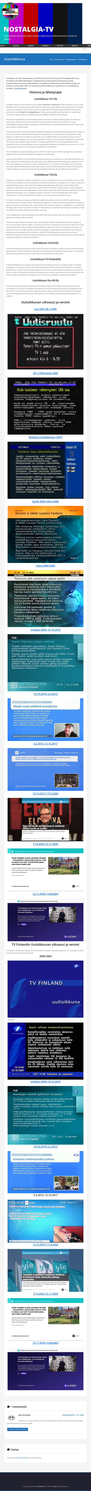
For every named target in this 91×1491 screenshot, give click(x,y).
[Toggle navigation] (84, 48)
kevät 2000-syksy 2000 (45, 501)
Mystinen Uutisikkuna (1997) (45, 437)
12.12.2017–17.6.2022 (45, 793)
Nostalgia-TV (29, 29)
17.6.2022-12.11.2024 (45, 844)
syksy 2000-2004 (45, 565)
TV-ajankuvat (59, 59)
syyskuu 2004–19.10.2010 (45, 629)
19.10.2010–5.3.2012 (46, 694)
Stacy (54, 1486)
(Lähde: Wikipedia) (20, 88)
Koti (51, 59)
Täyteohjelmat (71, 59)
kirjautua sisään (21, 1458)
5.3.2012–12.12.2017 (46, 743)
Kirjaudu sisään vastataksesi (17, 1429)
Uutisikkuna (82, 59)
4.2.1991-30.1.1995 (45, 309)
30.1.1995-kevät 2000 (45, 373)
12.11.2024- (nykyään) (45, 893)
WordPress (41, 1486)
